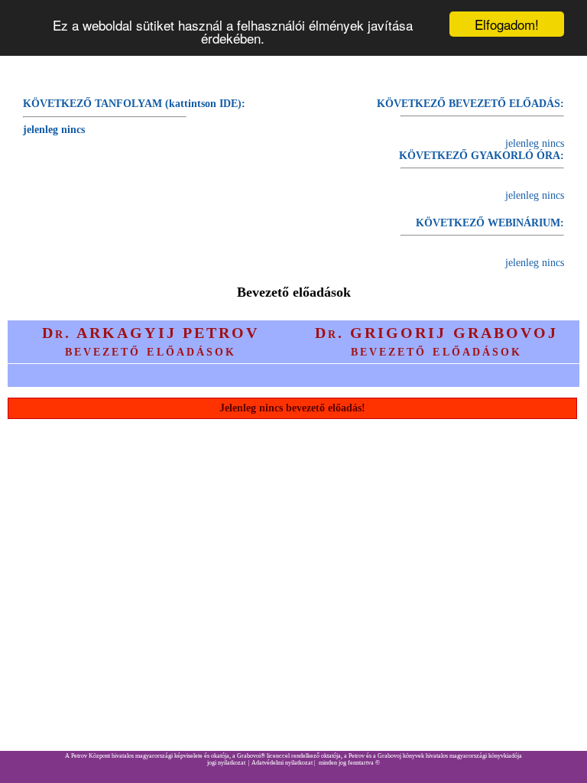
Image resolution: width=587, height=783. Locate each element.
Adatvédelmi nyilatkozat (282, 762)
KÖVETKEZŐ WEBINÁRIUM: (490, 223)
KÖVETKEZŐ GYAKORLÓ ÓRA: (481, 155)
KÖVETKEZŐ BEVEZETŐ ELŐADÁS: (470, 103)
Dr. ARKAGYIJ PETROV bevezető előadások (150, 341)
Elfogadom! (507, 24)
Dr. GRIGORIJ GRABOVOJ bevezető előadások (436, 341)
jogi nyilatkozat (226, 762)
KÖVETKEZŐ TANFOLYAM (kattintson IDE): (134, 103)
